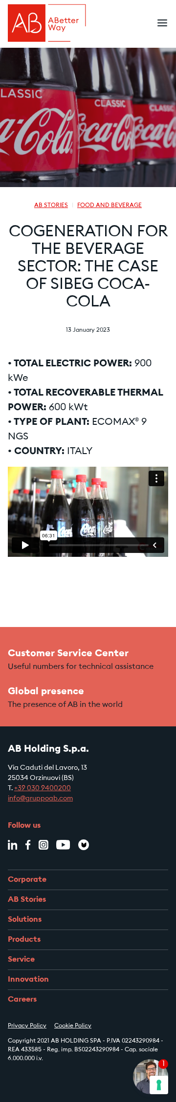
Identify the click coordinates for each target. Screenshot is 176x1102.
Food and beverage (109, 206)
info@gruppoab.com (40, 799)
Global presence (46, 692)
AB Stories (51, 206)
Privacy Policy (27, 1026)
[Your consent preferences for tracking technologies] (159, 1085)
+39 (42, 788)
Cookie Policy (72, 1026)
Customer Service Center (68, 654)
